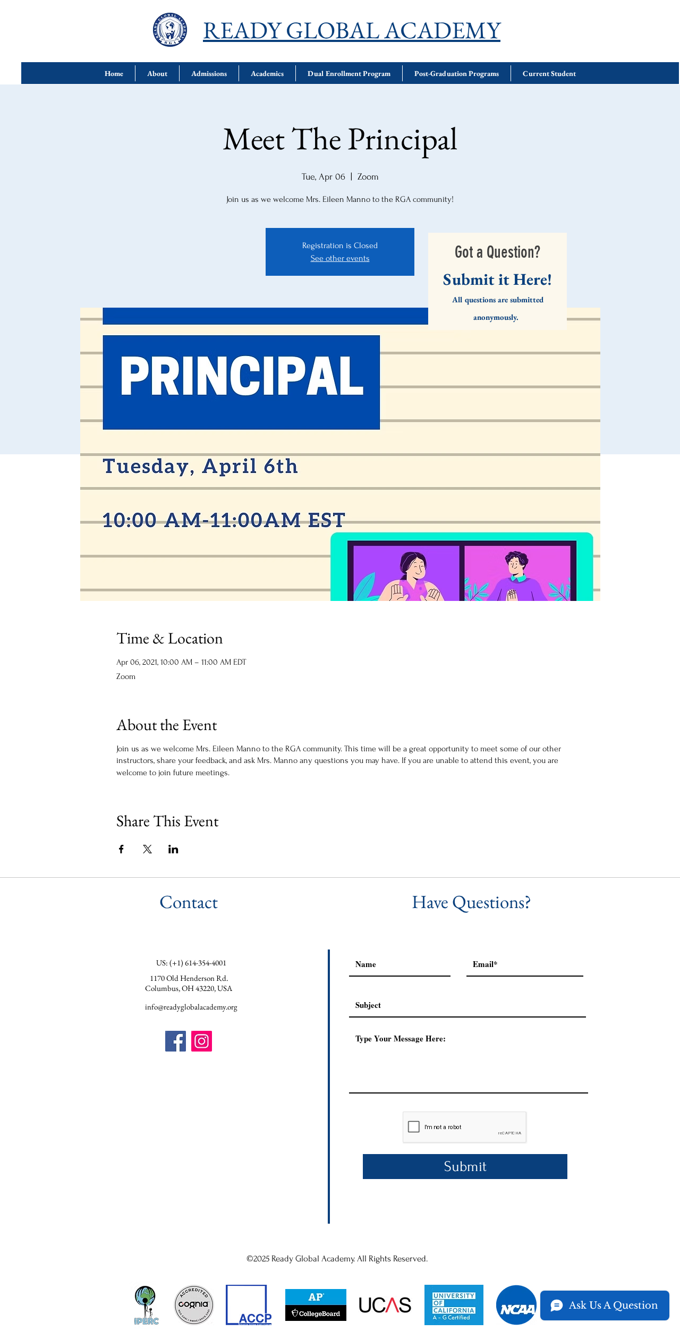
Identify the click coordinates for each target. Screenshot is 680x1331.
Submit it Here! (497, 279)
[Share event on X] (147, 849)
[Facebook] (175, 1041)
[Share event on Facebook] (121, 849)
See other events (340, 258)
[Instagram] (201, 1041)
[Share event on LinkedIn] (173, 849)
